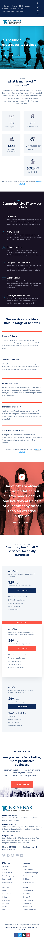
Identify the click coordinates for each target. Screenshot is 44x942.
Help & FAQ (26, 894)
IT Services (6, 863)
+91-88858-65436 (14, 847)
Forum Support (28, 891)
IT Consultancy (7, 873)
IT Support (5, 869)
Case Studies (6, 900)
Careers (14, 6)
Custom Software (8, 882)
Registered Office (9, 816)
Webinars (13, 9)
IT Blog (4, 897)
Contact (21, 9)
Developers (26, 6)
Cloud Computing (8, 876)
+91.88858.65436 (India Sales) (12, 11)
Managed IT (6, 866)
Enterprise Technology (30, 873)
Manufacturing (28, 876)
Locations (5, 903)
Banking (25, 866)
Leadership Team (8, 894)
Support (5, 9)
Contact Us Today (11, 56)
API (19, 6)
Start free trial (22, 590)
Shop (4, 910)
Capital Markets (28, 869)
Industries (26, 863)
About (4, 891)
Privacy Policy (27, 907)
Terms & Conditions (29, 910)
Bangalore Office (8, 836)
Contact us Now (22, 784)
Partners (7, 6)
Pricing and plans (28, 900)
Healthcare (26, 879)
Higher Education (28, 882)
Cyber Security (7, 879)
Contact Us (26, 897)
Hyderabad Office (9, 824)
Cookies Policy (27, 903)
